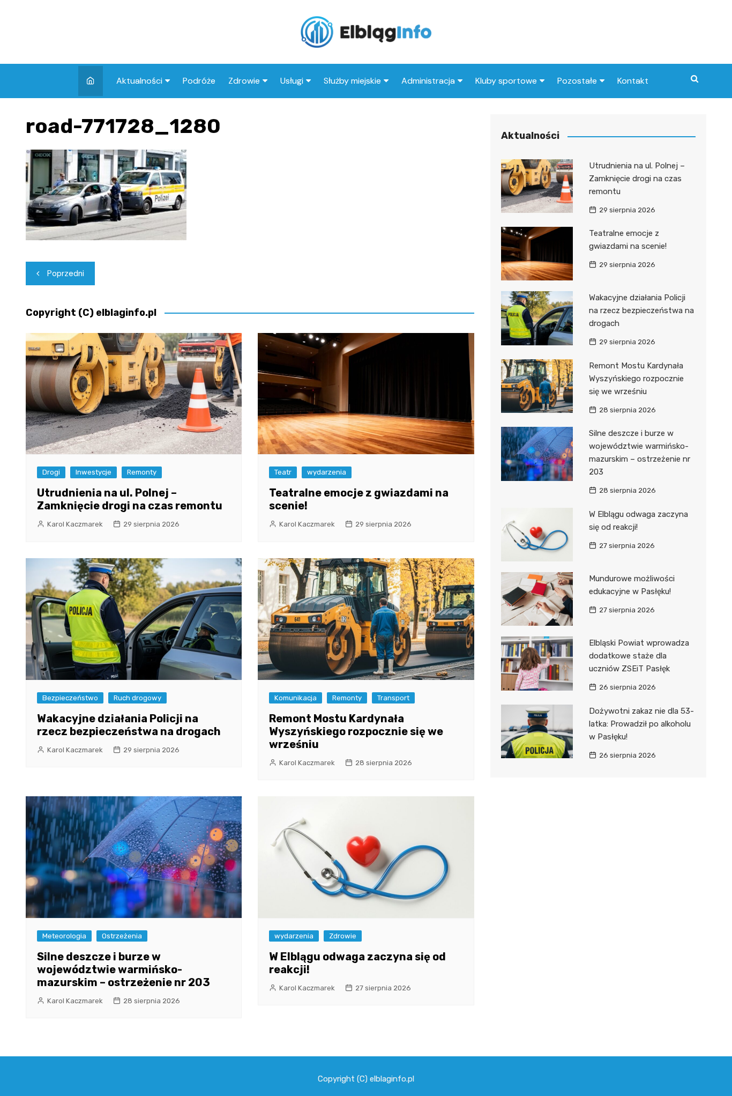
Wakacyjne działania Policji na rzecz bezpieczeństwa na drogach (129, 725)
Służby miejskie (352, 80)
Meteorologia (64, 936)
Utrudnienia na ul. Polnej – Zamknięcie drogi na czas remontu (129, 499)
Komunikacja (295, 698)
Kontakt (632, 80)
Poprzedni (65, 273)
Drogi (51, 472)
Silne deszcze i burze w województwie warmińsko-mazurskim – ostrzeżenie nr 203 (123, 969)
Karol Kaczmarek (75, 524)
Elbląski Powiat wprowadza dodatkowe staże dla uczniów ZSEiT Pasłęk (639, 655)
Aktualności (139, 80)
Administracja (428, 80)
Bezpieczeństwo (70, 698)
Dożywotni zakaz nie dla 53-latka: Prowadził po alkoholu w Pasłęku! (641, 724)
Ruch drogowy (137, 698)
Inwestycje (93, 472)
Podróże (199, 80)
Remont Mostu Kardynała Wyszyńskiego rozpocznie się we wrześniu (356, 731)
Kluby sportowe (506, 80)
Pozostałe (577, 80)
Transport (393, 698)
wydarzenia (326, 472)
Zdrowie (244, 80)
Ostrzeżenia (122, 936)
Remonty (141, 472)
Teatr (283, 472)
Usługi (291, 80)
